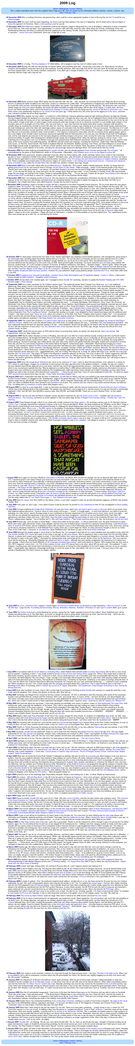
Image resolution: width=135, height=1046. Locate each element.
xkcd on (20, 811)
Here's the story (40, 314)
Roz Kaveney (28, 398)
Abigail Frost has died (89, 732)
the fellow (38, 163)
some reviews (72, 534)
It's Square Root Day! (76, 861)
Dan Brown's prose (62, 356)
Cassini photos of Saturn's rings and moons (62, 751)
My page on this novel (118, 1001)
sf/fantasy (53, 277)
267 (68, 280)
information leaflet (63, 904)
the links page (108, 815)
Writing (79, 9)
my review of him (48, 111)
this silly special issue (28, 734)
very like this (60, 713)
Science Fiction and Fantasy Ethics (74, 674)
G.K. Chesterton (27, 606)
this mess (113, 111)
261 (34, 798)
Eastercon (63, 486)
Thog (54, 358)
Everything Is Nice (111, 686)
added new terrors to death (59, 540)
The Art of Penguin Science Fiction (93, 751)
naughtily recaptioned (20, 271)
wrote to (59, 493)
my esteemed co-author (33, 385)
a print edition (22, 489)
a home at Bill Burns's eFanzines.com (107, 110)
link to (110, 984)
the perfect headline (27, 310)
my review (109, 321)
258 (24, 1022)
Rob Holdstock (27, 27)
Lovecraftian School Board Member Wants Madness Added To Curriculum (36, 813)
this (110, 17)
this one (98, 896)
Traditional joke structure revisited (60, 811)
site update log (74, 11)
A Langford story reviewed (30, 275)
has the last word (121, 519)
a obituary (107, 536)
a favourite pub (93, 756)
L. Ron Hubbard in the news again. (64, 497)
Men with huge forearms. (61, 519)
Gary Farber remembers (56, 374)
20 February (38, 885)
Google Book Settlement (38, 362)
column (29, 534)
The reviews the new (93, 159)
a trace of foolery (72, 798)
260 (82, 859)
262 (28, 732)
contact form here (25, 32)
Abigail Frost (70, 374)
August (26, 487)
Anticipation (92, 828)
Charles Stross (105, 718)
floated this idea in (101, 817)
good (15, 167)
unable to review (94, 672)
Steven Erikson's (106, 387)
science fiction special (54, 321)
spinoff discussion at (55, 686)
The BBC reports (44, 408)
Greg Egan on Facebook (44, 495)
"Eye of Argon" (112, 150)
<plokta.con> (63, 724)
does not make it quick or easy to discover (90, 509)
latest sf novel (13, 526)
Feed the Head (113, 751)
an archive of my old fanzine (68, 1011)
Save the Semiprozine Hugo (54, 768)
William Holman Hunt (105, 267)
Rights (97, 902)
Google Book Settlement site (46, 509)
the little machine (40, 346)
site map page (121, 352)
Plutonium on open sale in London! (99, 608)
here (66, 509)
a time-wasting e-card (48, 24)
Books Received (84, 489)
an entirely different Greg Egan (110, 493)
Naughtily (39, 277)
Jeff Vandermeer (84, 686)
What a (29, 408)
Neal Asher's (122, 524)
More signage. (27, 282)
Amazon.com (46, 749)
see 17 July (71, 362)
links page (63, 809)
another (85, 690)
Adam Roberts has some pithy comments (58, 318)
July (12, 534)
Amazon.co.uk (32, 749)
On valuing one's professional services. (90, 161)
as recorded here (43, 530)
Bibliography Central (67, 9)
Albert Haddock (28, 277)
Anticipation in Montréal (55, 478)
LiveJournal (63, 722)
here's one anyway (108, 331)
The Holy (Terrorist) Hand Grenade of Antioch (106, 811)
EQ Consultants (117, 346)
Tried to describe (17, 768)
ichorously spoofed (39, 271)
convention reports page (64, 418)
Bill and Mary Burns (34, 777)
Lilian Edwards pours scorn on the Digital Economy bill (94, 152)
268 (49, 185)
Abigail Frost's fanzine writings (94, 398)
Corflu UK (40, 486)
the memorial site (87, 699)
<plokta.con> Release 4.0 (115, 701)
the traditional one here (76, 817)
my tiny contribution (85, 505)
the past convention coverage (51, 491)
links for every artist (22, 354)
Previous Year (70, 13)
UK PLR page (108, 889)
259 (28, 908)
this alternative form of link (55, 327)
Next (61, 13)
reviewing (67, 542)
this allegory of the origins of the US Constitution (41, 269)
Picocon (83, 877)
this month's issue (95, 1029)
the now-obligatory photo (109, 770)
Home (55, 9)
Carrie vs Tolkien (107, 275)
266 (107, 372)
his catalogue (81, 420)
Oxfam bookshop (82, 519)
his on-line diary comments (64, 1001)
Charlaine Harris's (80, 308)
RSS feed (103, 323)
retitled (46, 277)
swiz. (35, 408)
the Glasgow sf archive (60, 110)
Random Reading (105, 280)
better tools (104, 352)
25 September (88, 275)
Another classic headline (65, 275)
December (17, 175)
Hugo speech (79, 402)
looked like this (64, 908)
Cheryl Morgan (97, 686)
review (44, 772)
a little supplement (108, 859)
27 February (55, 861)
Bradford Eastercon (79, 764)
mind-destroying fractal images (36, 718)
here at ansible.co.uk (68, 873)
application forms (80, 904)
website (85, 350)
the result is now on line (89, 396)
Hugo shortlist (30, 822)
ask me (92, 71)
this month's (56, 150)
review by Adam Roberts (34, 896)
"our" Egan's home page (40, 497)
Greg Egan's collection (116, 491)
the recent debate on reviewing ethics (45, 672)
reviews (21, 167)
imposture (32, 811)
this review (25, 500)
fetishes (43, 811)
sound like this (98, 271)
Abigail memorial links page (113, 734)
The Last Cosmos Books (90, 738)
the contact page (95, 883)
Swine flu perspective (23, 753)
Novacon (58, 165)
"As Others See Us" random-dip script (40, 984)
